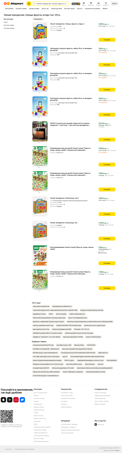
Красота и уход (38, 415)
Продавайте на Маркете (68, 427)
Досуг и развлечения (40, 392)
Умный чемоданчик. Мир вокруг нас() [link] (64, 198)
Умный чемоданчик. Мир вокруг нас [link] (63, 223)
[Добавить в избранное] (45, 24)
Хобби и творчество (40, 418)
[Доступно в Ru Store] (22, 402)
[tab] (9, 8)
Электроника (38, 404)
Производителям (100, 398)
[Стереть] (66, 4)
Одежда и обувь (39, 407)
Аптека (36, 413)
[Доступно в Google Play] (9, 402)
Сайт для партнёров (67, 433)
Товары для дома (39, 410)
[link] (41, 306)
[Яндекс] (117, 450)
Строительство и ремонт (41, 435)
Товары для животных (40, 433)
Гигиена (36, 401)
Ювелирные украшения (41, 441)
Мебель (36, 395)
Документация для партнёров (70, 430)
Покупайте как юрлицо (68, 398)
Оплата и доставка (67, 395)
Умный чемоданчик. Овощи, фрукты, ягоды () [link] (67, 24)
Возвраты (64, 404)
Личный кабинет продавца (69, 424)
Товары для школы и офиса (42, 427)
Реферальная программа (102, 395)
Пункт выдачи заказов (101, 401)
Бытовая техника (39, 398)
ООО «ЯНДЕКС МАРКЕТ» (112, 448)
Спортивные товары (40, 430)
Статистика (8, 449)
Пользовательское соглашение (24, 449)
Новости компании (100, 392)
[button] (38, 19)
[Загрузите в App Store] (3, 402)
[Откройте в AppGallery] (16, 402)
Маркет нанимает (100, 404)
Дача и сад (37, 421)
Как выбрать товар (67, 392)
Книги (35, 424)
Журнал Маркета (66, 407)
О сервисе (64, 401)
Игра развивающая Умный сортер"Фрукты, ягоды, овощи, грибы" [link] (72, 248)
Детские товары (39, 438)
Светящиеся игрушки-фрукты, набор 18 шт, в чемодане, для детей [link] (71, 49)
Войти (114, 3)
